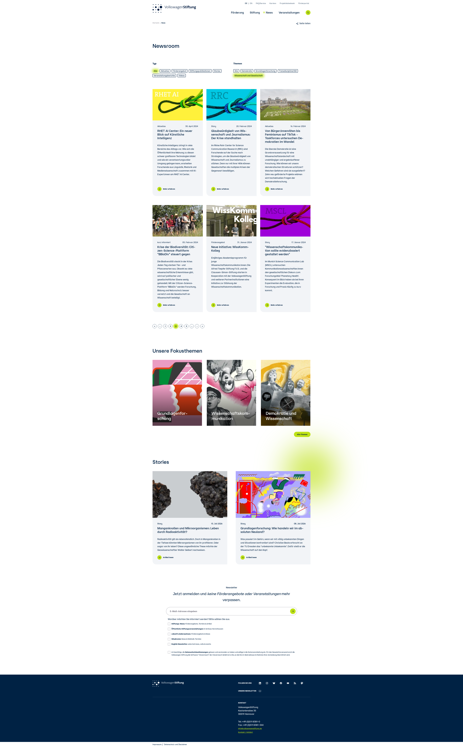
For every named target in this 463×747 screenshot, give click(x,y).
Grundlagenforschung (265, 71)
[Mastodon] (302, 683)
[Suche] (308, 12)
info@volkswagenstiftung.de (250, 728)
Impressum (157, 744)
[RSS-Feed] (295, 683)
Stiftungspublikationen (200, 71)
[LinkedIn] (260, 683)
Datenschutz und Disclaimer (175, 744)
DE (246, 3)
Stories (217, 71)
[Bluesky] (274, 683)
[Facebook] (281, 683)
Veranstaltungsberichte (164, 75)
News (269, 12)
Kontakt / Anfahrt (245, 732)
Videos (182, 75)
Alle (155, 71)
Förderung (237, 12)
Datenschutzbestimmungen (196, 652)
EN (251, 3)
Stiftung (255, 12)
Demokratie (247, 71)
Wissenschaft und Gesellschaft (249, 75)
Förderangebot (179, 71)
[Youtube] (288, 683)
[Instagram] (267, 683)
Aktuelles (165, 71)
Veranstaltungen (289, 12)
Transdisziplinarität (288, 71)
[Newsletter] (260, 690)
